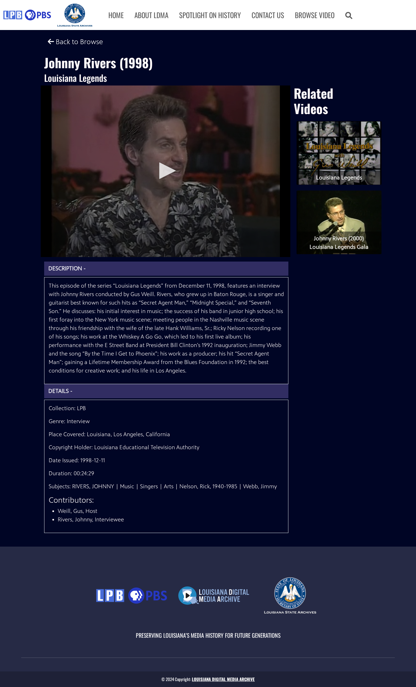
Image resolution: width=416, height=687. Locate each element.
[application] (165, 171)
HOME (116, 15)
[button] (349, 15)
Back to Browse (78, 42)
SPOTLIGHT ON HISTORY (210, 15)
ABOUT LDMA (151, 15)
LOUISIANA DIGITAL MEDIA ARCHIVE (223, 679)
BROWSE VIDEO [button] (314, 15)
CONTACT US (268, 15)
